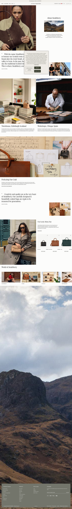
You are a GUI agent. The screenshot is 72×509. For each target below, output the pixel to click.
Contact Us (4, 491)
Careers (20, 501)
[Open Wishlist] (68, 3)
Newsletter (20, 491)
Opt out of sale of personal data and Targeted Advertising (29, 69)
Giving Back (20, 498)
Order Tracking (5, 488)
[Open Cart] (70, 3)
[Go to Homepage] (36, 3)
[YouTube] (50, 495)
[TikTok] (55, 495)
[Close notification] (70, 1)
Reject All (37, 67)
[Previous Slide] (1, 278)
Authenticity (4, 499)
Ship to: (60, 3)
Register (35, 490)
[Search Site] (14, 4)
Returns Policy (5, 495)
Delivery (4, 494)
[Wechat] (53, 495)
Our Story (20, 490)
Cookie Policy (36, 64)
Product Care (5, 498)
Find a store (20, 488)
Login (34, 488)
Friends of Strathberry (22, 494)
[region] (36, 62)
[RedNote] (56, 495)
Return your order (5, 490)
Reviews (20, 499)
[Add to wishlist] (47, 236)
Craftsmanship (21, 495)
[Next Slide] (71, 278)
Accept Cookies (37, 71)
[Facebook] (47, 495)
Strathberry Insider (36, 491)
